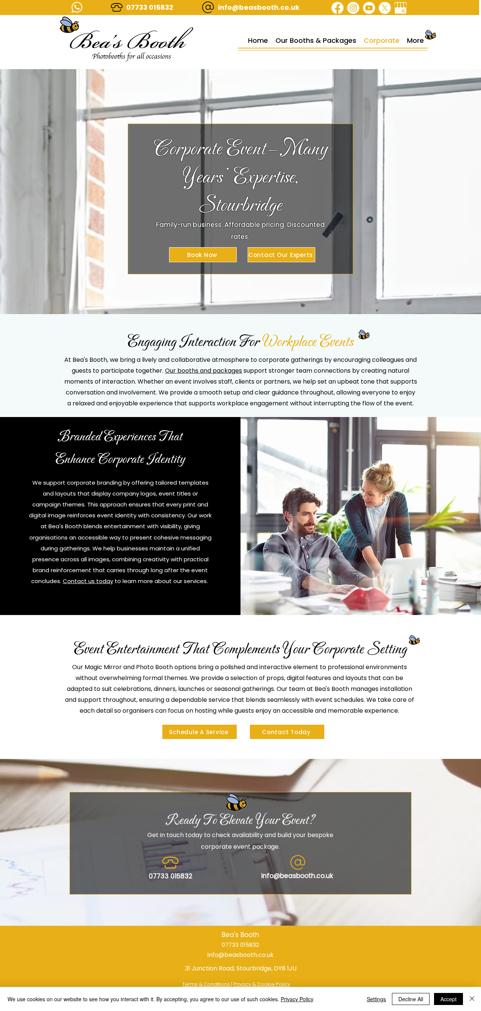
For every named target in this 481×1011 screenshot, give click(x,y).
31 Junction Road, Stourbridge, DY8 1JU (240, 968)
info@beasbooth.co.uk (258, 7)
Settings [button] (376, 999)
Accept (448, 999)
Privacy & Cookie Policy (261, 984)
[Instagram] (353, 8)
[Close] (471, 999)
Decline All (410, 999)
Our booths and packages (203, 370)
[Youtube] (369, 8)
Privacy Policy (297, 999)
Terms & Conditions (206, 984)
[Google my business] (401, 8)
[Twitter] (385, 8)
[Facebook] (337, 8)
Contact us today (88, 581)
